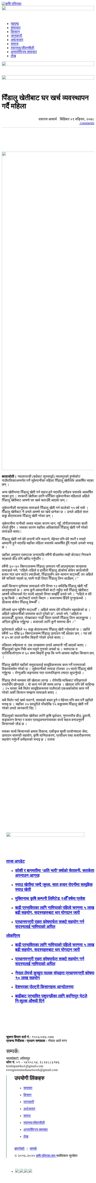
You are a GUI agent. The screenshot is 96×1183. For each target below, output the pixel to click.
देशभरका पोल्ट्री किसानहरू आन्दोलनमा (44, 986)
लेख (13, 56)
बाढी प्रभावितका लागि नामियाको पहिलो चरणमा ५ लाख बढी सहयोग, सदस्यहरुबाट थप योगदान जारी (54, 910)
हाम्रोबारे (20, 1148)
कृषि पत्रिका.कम (46, 1156)
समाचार (16, 28)
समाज (14, 44)
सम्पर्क (33, 1148)
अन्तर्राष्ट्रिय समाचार (24, 52)
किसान (15, 32)
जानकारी (16, 36)
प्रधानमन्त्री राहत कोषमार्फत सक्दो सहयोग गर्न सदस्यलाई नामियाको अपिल (49, 924)
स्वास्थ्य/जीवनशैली (22, 48)
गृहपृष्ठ (15, 23)
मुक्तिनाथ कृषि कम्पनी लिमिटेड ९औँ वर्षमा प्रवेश (50, 898)
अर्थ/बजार (17, 40)
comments (86, 123)
